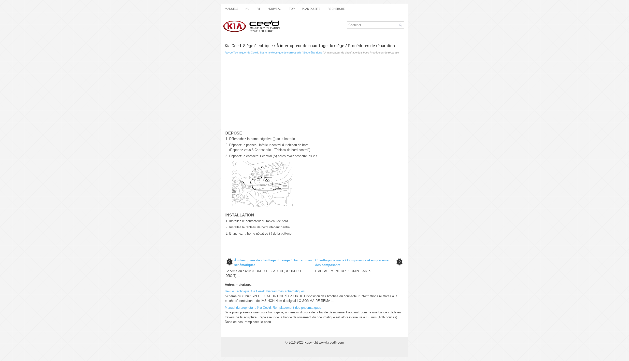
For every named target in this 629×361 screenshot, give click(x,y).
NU (247, 9)
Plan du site (311, 9)
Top (292, 9)
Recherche (336, 9)
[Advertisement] (283, 93)
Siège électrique (312, 52)
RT (258, 9)
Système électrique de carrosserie (280, 52)
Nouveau (275, 9)
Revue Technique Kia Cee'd (241, 52)
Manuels (231, 9)
